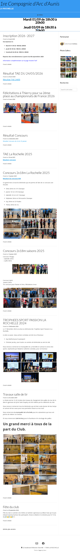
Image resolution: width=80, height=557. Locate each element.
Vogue (40, 550)
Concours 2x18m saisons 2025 (23, 251)
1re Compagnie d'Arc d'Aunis (29, 3)
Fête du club (11, 507)
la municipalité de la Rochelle (23, 412)
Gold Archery (20, 418)
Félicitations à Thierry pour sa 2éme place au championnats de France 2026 (29, 94)
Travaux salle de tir (15, 394)
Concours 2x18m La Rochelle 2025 (26, 173)
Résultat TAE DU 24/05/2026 (23, 73)
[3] (41, 29)
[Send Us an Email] (37, 543)
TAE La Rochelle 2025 (17, 154)
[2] (39, 29)
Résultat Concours (15, 135)
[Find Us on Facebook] (43, 543)
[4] (42, 29)
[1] (37, 29)
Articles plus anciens (9, 529)
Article (9, 64)
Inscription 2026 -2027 (18, 36)
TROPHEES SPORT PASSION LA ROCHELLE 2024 (24, 321)
